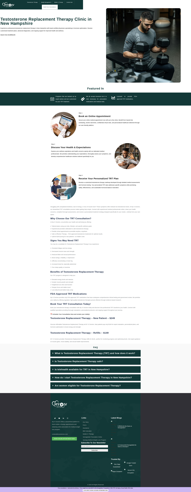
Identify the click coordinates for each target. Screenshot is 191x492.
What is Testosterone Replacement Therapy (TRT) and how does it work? (95, 353)
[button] (95, 353)
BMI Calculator (87, 431)
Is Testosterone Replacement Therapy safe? (79, 361)
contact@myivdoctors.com (60, 434)
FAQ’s (84, 425)
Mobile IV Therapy (88, 434)
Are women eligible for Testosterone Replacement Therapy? (88, 385)
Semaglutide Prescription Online (92, 437)
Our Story (86, 422)
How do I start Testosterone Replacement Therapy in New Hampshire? (93, 377)
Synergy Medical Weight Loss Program (94, 440)
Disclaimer (86, 428)
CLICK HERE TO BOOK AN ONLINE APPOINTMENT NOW (95, 490)
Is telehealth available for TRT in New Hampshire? (82, 369)
